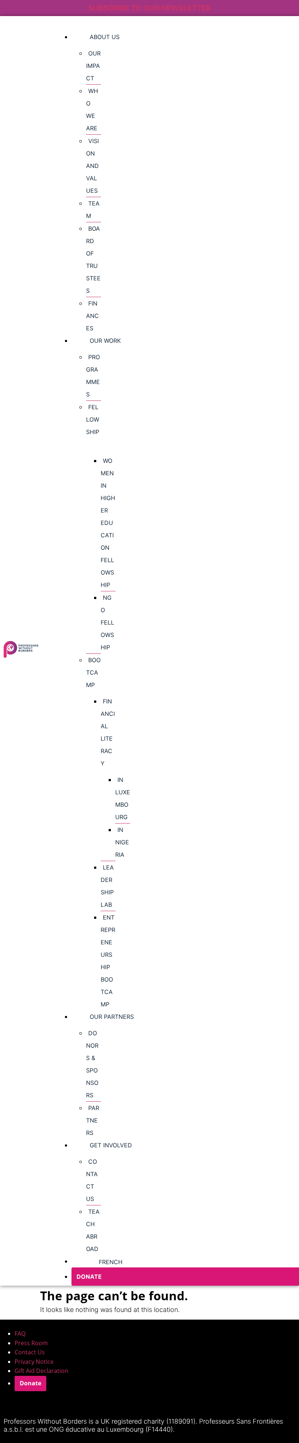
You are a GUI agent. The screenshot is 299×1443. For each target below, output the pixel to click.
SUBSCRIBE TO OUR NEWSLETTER (149, 8)
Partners (92, 1120)
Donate (30, 1383)
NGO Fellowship (107, 622)
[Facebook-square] (52, 1404)
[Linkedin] (32, 1404)
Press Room (31, 1343)
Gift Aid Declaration (41, 1371)
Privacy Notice (34, 1362)
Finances (92, 316)
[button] (93, 425)
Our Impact (93, 66)
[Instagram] (13, 1404)
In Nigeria (122, 842)
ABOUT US (105, 37)
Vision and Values (92, 165)
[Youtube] (72, 1404)
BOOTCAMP (93, 672)
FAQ (20, 1333)
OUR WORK (105, 340)
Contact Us (30, 1352)
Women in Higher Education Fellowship (108, 522)
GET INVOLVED (111, 1145)
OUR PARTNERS (112, 1016)
